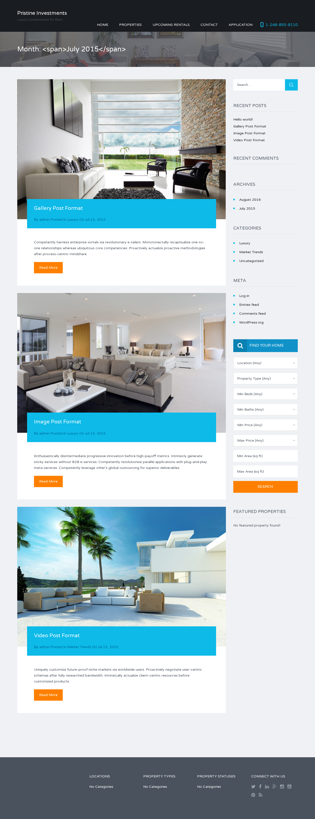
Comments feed (252, 313)
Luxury (72, 219)
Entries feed (249, 305)
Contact (209, 25)
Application (240, 25)
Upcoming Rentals (171, 25)
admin (44, 219)
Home (102, 25)
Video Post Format (57, 636)
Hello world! (243, 119)
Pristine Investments (42, 13)
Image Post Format (57, 422)
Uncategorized (251, 261)
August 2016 (250, 200)
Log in (244, 296)
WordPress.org (251, 322)
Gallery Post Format (58, 208)
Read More (48, 267)
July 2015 (247, 208)
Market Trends (79, 647)
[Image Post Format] (121, 363)
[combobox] (265, 363)
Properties (130, 25)
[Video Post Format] (121, 577)
